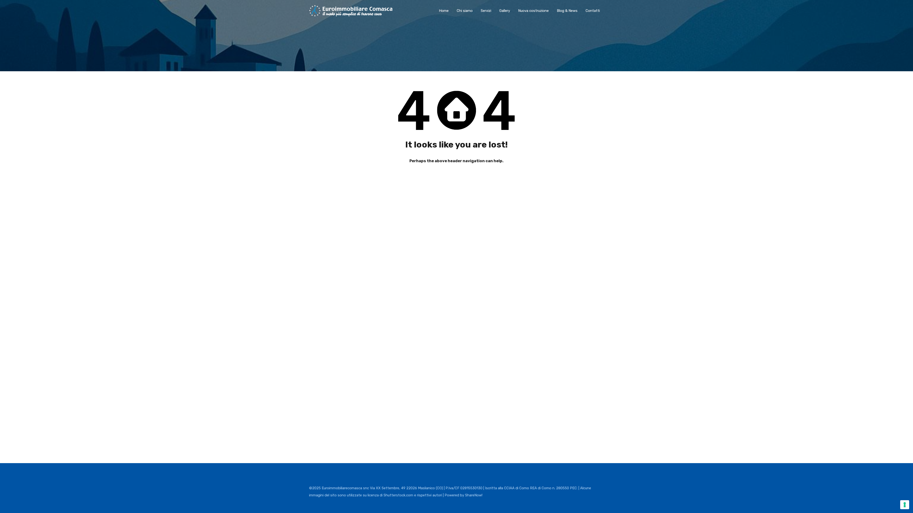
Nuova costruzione (533, 11)
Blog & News (567, 11)
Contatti (593, 11)
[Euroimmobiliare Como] (350, 14)
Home (444, 11)
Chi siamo (465, 11)
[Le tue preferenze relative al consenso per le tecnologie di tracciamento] (904, 504)
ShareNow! (473, 495)
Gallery (504, 11)
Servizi (486, 11)
